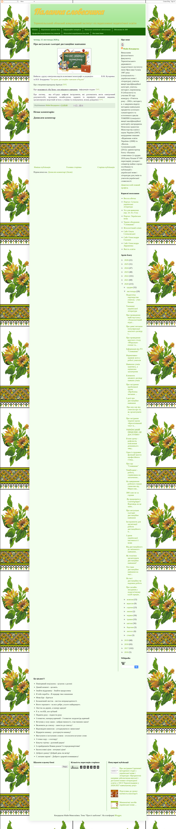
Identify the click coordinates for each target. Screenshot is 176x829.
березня (130, 627)
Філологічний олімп (132, 228)
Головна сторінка (73, 167)
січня (129, 635)
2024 (126, 268)
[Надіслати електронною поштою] (74, 105)
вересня (130, 603)
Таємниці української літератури (132, 308)
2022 (126, 276)
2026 (126, 260)
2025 (126, 264)
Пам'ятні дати (97, 33)
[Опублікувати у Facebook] (80, 105)
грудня (130, 287)
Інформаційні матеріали (72, 29)
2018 (126, 644)
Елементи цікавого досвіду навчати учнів (134, 378)
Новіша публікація (42, 167)
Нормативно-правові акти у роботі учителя (133, 357)
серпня (130, 607)
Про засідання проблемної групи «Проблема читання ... (132, 389)
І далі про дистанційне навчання (132, 400)
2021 (126, 280)
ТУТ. (65, 85)
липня (130, 611)
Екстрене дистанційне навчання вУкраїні (67, 79)
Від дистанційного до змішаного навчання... (134, 549)
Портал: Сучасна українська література (131, 204)
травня (130, 619)
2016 (126, 652)
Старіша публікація (105, 167)
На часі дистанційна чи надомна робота (134, 580)
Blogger (118, 815)
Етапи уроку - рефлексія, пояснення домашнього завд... (132, 443)
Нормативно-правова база (50, 29)
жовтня (130, 599)
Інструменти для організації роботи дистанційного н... (133, 527)
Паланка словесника (68, 11)
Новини (35, 29)
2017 (126, 648)
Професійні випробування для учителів (46, 33)
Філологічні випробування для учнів (76, 33)
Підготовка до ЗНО (121, 29)
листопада (131, 291)
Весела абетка (130, 198)
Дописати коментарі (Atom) (60, 172)
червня (130, 615)
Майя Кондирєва (131, 49)
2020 (126, 284)
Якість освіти (129, 249)
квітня (130, 623)
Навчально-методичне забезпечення (98, 29)
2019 (126, 640)
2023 (126, 272)
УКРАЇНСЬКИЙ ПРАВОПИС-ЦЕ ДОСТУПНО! (134, 432)
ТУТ (97, 89)
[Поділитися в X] (78, 105)
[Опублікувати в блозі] (76, 105)
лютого (130, 631)
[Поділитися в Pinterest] (82, 105)
